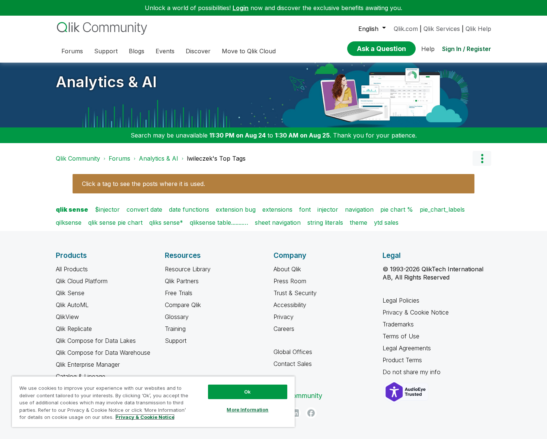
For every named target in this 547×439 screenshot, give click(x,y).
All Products (72, 269)
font (305, 209)
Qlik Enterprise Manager (88, 364)
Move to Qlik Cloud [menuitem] (249, 51)
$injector (107, 209)
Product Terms (402, 360)
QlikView (67, 316)
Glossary (177, 316)
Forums (119, 158)
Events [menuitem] (165, 51)
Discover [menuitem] (198, 51)
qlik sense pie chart (115, 222)
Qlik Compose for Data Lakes (96, 340)
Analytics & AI (106, 82)
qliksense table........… (219, 222)
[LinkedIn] (295, 413)
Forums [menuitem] (72, 51)
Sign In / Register (466, 49)
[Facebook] (311, 413)
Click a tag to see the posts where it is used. (143, 183)
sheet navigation (278, 222)
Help (428, 49)
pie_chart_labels (442, 209)
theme (358, 222)
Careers (284, 328)
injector (327, 209)
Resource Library (188, 269)
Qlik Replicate (74, 328)
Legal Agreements (407, 348)
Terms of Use (401, 336)
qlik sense (72, 209)
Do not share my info (412, 372)
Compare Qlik (183, 305)
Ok (247, 392)
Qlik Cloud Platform (82, 281)
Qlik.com (406, 28)
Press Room (290, 281)
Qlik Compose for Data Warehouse (103, 352)
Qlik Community (78, 158)
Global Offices (293, 352)
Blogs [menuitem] (136, 51)
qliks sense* (166, 222)
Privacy (284, 316)
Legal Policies (401, 300)
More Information (247, 410)
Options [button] (482, 158)
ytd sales (386, 222)
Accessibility (290, 305)
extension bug (236, 209)
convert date (144, 209)
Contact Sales (293, 363)
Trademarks (398, 324)
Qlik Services (441, 28)
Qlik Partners (182, 281)
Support (175, 340)
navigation (359, 209)
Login (241, 8)
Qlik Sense (70, 293)
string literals (325, 222)
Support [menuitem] (106, 51)
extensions (277, 209)
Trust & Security (295, 293)
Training (175, 328)
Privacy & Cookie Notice (416, 312)
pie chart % (396, 209)
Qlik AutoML (72, 305)
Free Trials (178, 293)
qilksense (68, 222)
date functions (189, 209)
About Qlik (287, 269)
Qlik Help (478, 28)
